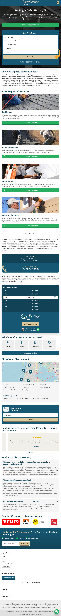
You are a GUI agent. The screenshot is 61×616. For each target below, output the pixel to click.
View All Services (30, 234)
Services (4, 589)
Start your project (30, 353)
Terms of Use (32, 614)
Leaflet (57, 381)
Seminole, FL (26, 390)
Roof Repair (10, 37)
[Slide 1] (28, 452)
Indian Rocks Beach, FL (10, 390)
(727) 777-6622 (30, 268)
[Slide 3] (31, 452)
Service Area (6, 596)
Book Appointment (30, 324)
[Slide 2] (29, 452)
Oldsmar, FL (25, 387)
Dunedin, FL (6, 385)
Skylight (9, 48)
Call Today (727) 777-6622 (30, 582)
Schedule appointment (30, 25)
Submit (30, 420)
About (3, 559)
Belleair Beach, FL (8, 387)
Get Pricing (30, 57)
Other (8, 52)
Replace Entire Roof (12, 41)
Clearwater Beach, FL (28, 385)
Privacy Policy (6, 566)
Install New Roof (11, 45)
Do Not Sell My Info (23, 614)
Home (3, 556)
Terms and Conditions (8, 564)
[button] (30, 372)
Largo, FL (43, 385)
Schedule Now (8, 578)
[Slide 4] (32, 452)
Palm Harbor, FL (45, 387)
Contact (4, 561)
